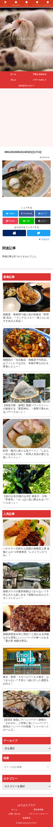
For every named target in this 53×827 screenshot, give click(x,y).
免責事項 (27, 818)
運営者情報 (39, 809)
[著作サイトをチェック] (14, 233)
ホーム (14, 809)
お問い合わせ (14, 814)
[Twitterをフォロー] (38, 233)
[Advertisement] (26, 118)
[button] (42, 221)
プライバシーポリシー (38, 814)
